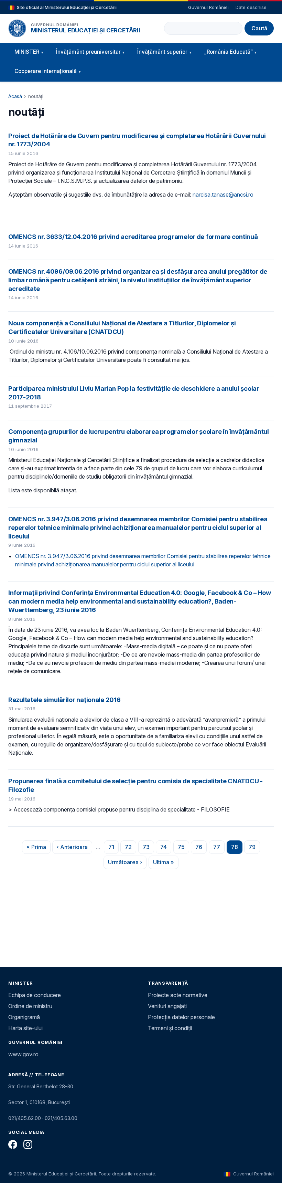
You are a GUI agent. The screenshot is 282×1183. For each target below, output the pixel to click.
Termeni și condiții (170, 1028)
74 (165, 849)
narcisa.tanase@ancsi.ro (223, 194)
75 (183, 849)
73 (148, 849)
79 (254, 849)
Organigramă (24, 1017)
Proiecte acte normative (177, 995)
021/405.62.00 (24, 1118)
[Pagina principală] (17, 28)
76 (201, 849)
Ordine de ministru (30, 1006)
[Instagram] (27, 1144)
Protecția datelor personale (181, 1017)
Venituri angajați (167, 1006)
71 (113, 849)
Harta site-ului (25, 1028)
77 (219, 849)
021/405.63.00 (61, 1118)
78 (236, 849)
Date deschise (251, 7)
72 (130, 849)
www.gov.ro (23, 1054)
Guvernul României (208, 7)
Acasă (15, 96)
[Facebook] (12, 1144)
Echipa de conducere (34, 995)
